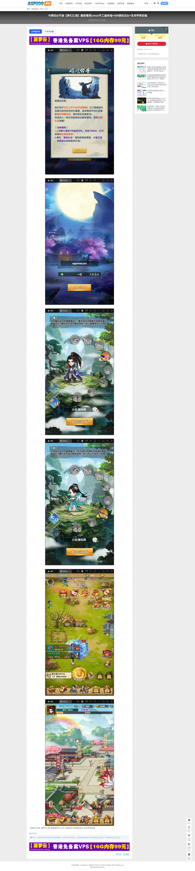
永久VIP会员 (161, 35)
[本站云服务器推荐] (79, 40)
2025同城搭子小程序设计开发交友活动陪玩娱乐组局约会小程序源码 (156, 85)
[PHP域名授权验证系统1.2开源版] (141, 93)
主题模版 (110, 3)
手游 (41, 9)
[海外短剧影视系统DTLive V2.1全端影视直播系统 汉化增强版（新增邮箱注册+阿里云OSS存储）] (141, 101)
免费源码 (69, 3)
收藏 (127, 854)
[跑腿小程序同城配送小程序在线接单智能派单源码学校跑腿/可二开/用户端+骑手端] (141, 69)
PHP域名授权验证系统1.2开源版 (156, 91)
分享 (119, 854)
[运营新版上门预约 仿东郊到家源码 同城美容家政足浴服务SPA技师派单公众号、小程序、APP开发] (141, 108)
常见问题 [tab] (50, 31)
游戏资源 (120, 3)
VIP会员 (144, 35)
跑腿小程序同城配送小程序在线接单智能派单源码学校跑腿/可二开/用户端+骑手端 (156, 70)
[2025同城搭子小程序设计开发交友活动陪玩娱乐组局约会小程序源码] (141, 85)
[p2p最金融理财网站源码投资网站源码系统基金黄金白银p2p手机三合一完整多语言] (141, 77)
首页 (61, 3)
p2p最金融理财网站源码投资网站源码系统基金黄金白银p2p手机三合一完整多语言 (156, 78)
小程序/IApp (99, 3)
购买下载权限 (153, 44)
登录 (165, 3)
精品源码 (88, 3)
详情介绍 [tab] (36, 31)
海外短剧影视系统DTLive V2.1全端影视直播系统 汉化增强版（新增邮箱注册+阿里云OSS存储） (156, 101)
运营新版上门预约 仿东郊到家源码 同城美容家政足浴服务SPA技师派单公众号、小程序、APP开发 (156, 109)
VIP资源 (78, 3)
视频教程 (130, 3)
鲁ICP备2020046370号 (98, 867)
